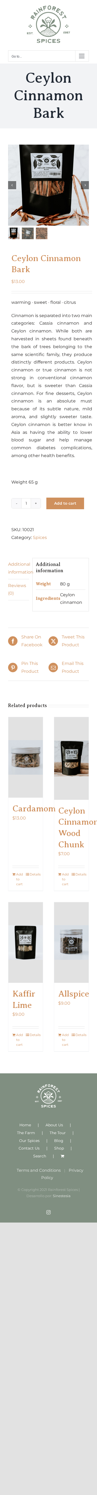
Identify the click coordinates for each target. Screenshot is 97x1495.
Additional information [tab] (18, 568)
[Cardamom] (25, 757)
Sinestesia (62, 1196)
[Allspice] (71, 942)
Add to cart (65, 503)
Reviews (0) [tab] (17, 589)
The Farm (26, 1132)
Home (25, 1125)
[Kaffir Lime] (25, 942)
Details (34, 874)
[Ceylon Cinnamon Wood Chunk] (71, 758)
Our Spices (29, 1140)
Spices (40, 537)
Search (39, 1156)
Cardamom (34, 808)
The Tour (58, 1132)
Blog (58, 1140)
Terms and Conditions (39, 1170)
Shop (59, 1148)
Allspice (73, 993)
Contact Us (29, 1148)
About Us (54, 1125)
